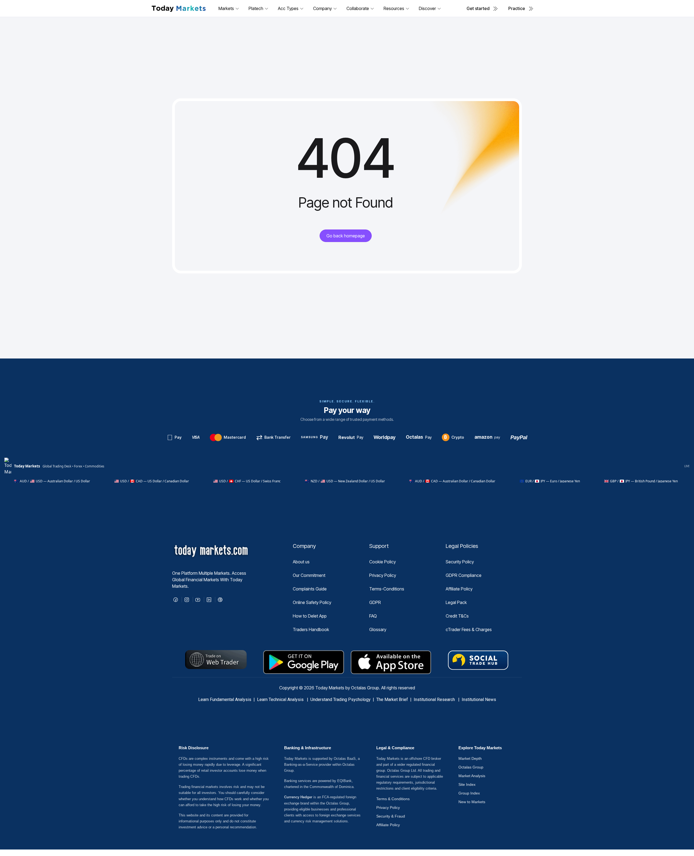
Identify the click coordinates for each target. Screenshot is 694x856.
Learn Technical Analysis (280, 699)
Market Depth (470, 758)
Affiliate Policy (459, 589)
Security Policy (460, 561)
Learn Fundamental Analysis (224, 699)
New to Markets (471, 802)
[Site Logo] (178, 8)
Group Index (469, 793)
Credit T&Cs (457, 616)
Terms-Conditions (386, 589)
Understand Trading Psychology (340, 699)
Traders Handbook (311, 629)
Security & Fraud (390, 816)
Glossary (377, 629)
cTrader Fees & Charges (469, 629)
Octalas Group (470, 767)
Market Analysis (471, 776)
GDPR (375, 602)
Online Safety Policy (312, 602)
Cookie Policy (382, 561)
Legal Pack (456, 602)
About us (301, 561)
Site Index (466, 784)
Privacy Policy (382, 575)
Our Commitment (309, 575)
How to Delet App (310, 616)
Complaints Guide (310, 589)
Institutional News (479, 699)
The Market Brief (392, 699)
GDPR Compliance (463, 575)
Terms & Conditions (393, 799)
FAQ (373, 616)
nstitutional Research (435, 699)
